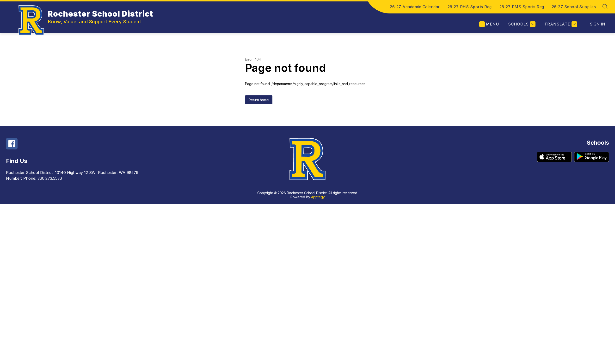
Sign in (597, 24)
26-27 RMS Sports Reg (521, 6)
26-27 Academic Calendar (415, 6)
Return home (259, 100)
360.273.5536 (49, 178)
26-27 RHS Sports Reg (470, 6)
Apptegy (318, 197)
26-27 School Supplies (574, 6)
